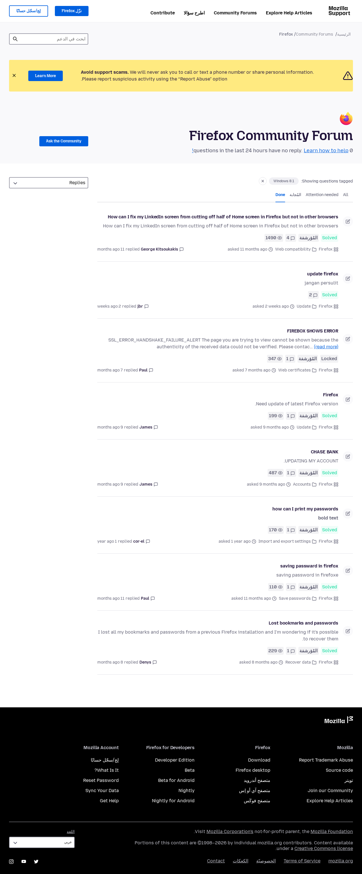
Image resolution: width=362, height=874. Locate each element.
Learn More (45, 75)
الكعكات (240, 861)
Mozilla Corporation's (229, 831)
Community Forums (235, 13)
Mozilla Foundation (332, 831)
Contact (216, 861)
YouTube (23, 861)
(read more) (326, 346)
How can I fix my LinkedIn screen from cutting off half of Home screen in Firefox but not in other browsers (223, 216)
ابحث (15, 39)
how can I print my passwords (305, 509)
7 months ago (110, 370)
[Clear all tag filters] (263, 181)
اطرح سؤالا (194, 13)
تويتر (348, 780)
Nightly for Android (173, 800)
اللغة (71, 831)
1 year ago (107, 541)
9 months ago (110, 427)
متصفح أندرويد (257, 780)
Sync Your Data (102, 790)
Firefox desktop (253, 770)
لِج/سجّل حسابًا (28, 10)
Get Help (109, 800)
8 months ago (110, 662)
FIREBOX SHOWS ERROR (312, 331)
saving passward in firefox (309, 566)
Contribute (162, 13)
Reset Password (101, 780)
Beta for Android (176, 780)
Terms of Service (302, 861)
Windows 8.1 (283, 181)
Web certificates (294, 370)
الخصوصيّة (266, 861)
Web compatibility (293, 249)
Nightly (186, 790)
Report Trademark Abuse (326, 760)
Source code (339, 770)
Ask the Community (63, 141)
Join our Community (330, 790)
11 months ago (110, 249)
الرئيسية (344, 34)
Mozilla (339, 720)
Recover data (298, 662)
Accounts (302, 484)
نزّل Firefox (72, 10)
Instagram (11, 861)
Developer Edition (175, 760)
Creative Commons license (323, 848)
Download (259, 760)
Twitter (36, 861)
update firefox (322, 274)
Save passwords (295, 598)
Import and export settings (284, 541)
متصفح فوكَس (257, 800)
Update (304, 306)
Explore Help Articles (289, 13)
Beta (190, 770)
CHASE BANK (324, 452)
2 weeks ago (109, 306)
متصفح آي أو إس (254, 790)
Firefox (326, 249)
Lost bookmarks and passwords (303, 623)
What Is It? (106, 770)
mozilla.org (340, 861)
